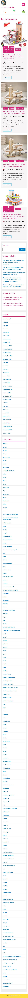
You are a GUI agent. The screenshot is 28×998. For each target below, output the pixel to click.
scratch (5, 912)
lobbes (5, 818)
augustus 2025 (7, 359)
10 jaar (5, 447)
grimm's (5, 643)
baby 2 (5, 533)
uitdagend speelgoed (9, 963)
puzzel (5, 895)
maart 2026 (6, 335)
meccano (5, 842)
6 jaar (4, 484)
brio (4, 566)
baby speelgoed (7, 539)
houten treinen (7, 697)
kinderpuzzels (7, 764)
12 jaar (5, 454)
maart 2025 (6, 376)
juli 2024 (5, 402)
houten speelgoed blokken (10, 687)
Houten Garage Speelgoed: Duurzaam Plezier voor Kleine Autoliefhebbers (13, 57)
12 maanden (6, 457)
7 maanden (6, 494)
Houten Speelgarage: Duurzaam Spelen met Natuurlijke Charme (14, 112)
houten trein (6, 694)
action (5, 507)
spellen (5, 942)
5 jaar (4, 480)
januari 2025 (6, 382)
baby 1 (5, 529)
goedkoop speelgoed (9, 627)
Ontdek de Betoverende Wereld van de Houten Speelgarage (14, 165)
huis (4, 707)
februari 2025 (7, 379)
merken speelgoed (8, 855)
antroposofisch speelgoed (10, 514)
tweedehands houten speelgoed (12, 956)
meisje (5, 845)
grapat (5, 637)
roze (4, 909)
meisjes (5, 848)
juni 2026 (5, 325)
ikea (4, 711)
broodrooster (7, 570)
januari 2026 (6, 342)
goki (4, 633)
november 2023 (7, 429)
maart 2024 (6, 416)
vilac (4, 973)
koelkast (5, 781)
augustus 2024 (7, 399)
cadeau (5, 580)
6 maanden (6, 487)
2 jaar (4, 464)
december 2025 (7, 345)
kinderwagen (6, 768)
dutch (4, 607)
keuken (5, 738)
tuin (4, 952)
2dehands (6, 467)
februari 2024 (7, 419)
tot (4, 946)
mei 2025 (5, 369)
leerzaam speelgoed (9, 795)
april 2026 (6, 332)
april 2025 (6, 372)
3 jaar (4, 474)
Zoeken (5, 245)
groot (4, 650)
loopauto (5, 822)
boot (4, 556)
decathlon (6, 593)
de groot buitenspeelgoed (10, 590)
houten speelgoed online (10, 690)
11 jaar (5, 450)
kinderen (18, 49)
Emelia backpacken (8, 303)
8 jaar (4, 497)
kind (4, 744)
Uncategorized (7, 966)
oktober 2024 (7, 392)
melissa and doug (8, 852)
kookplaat (6, 788)
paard (4, 875)
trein (4, 949)
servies (5, 916)
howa (4, 704)
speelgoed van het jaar (9, 939)
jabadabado (6, 721)
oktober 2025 (7, 352)
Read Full (8, 78)
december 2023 (7, 426)
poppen (5, 889)
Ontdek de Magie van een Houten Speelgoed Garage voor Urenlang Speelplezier (14, 216)
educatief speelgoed (9, 610)
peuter (5, 882)
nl (3, 869)
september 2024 (7, 396)
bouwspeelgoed (7, 563)
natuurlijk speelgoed (9, 865)
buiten (5, 573)
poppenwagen (7, 892)
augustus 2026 (7, 319)
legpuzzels (6, 801)
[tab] (23, 4)
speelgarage (19, 108)
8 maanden (6, 501)
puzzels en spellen (8, 902)
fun (4, 620)
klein (4, 771)
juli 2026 (5, 322)
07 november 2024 (10, 169)
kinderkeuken (7, 761)
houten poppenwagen (9, 677)
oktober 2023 (7, 433)
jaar (4, 717)
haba (4, 657)
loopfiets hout (7, 828)
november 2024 (7, 389)
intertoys (5, 714)
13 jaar (5, 460)
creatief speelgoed (8, 586)
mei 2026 (5, 329)
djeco (4, 596)
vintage (5, 976)
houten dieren (7, 674)
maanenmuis (17, 62)
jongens (5, 731)
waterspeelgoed (7, 983)
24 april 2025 (8, 62)
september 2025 (7, 355)
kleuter (5, 774)
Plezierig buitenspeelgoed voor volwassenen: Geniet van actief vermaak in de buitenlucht (12, 279)
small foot (6, 919)
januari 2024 (6, 423)
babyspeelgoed (7, 546)
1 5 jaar (5, 443)
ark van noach (7, 523)
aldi (4, 511)
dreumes (5, 603)
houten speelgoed (8, 49)
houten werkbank (8, 701)
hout (4, 667)
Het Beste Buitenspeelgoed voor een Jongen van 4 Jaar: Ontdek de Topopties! (13, 262)
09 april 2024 (8, 221)
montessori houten (8, 858)
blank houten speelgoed (10, 549)
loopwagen (6, 832)
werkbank (6, 986)
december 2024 (7, 386)
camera (5, 583)
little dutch (6, 811)
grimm (5, 640)
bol (4, 553)
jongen (5, 727)
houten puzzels (7, 680)
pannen (5, 879)
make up (5, 838)
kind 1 (5, 748)
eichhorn (5, 613)
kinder (5, 754)
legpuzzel (6, 798)
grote (4, 654)
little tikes (6, 815)
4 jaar (4, 477)
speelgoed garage (8, 51)
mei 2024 (5, 409)
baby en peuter (7, 536)
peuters (5, 885)
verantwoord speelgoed (10, 969)
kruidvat (5, 791)
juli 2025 (5, 362)
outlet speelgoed (8, 872)
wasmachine (6, 979)
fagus (4, 617)
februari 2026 (7, 339)
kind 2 (5, 751)
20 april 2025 (8, 116)
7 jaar (4, 490)
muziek (5, 862)
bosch (5, 560)
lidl (4, 805)
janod (4, 724)
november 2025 (7, 349)
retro (4, 905)
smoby (5, 922)
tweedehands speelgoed (10, 959)
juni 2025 (5, 366)
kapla (4, 734)
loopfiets (5, 825)
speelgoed (6, 929)
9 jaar (4, 504)
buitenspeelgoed (8, 576)
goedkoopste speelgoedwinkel (11, 630)
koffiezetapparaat (8, 785)
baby (4, 526)
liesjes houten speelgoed (10, 808)
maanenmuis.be (7, 7)
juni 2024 (5, 406)
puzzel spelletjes (8, 899)
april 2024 (6, 413)
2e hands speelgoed (9, 470)
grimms (5, 647)
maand (5, 835)
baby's (5, 543)
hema (4, 664)
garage (5, 47)
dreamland (6, 600)
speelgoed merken (8, 936)
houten (12, 47)
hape (4, 660)
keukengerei (6, 741)
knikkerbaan (6, 778)
